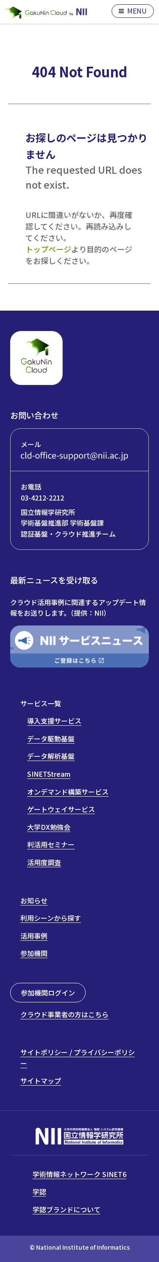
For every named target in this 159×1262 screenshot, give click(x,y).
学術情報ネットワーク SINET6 (79, 1174)
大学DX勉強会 (48, 827)
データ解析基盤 (51, 756)
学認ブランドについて (66, 1209)
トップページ (48, 249)
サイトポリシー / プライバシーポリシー (77, 1057)
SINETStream (48, 774)
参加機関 (33, 953)
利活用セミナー (51, 844)
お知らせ (33, 900)
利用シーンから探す (50, 918)
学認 (39, 1191)
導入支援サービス (54, 721)
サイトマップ (40, 1080)
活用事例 (33, 936)
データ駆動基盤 (51, 738)
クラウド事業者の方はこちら (64, 1014)
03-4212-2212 (42, 497)
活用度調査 (44, 862)
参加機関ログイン (48, 993)
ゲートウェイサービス (61, 809)
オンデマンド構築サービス (68, 792)
